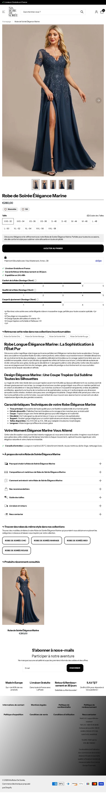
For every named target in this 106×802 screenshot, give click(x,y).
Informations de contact (13, 705)
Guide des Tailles (97, 215)
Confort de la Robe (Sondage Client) (18, 280)
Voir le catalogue (3, 12)
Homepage (6, 21)
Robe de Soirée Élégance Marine (23, 630)
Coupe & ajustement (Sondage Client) (19, 299)
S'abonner (75, 668)
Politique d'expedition (13, 714)
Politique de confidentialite (64, 706)
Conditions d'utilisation (63, 714)
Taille (53, 215)
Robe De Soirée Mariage (34, 336)
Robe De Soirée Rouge (79, 336)
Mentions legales (38, 705)
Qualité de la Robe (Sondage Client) (18, 290)
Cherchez (82, 12)
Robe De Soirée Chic (12, 336)
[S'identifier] (96, 12)
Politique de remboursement (89, 706)
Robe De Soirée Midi (57, 336)
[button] (98, 100)
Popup (35, 280)
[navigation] (35, 184)
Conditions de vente (39, 714)
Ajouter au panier (53, 248)
